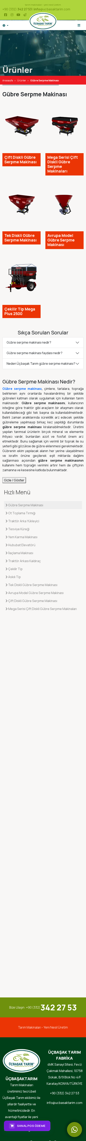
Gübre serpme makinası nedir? (29, 342)
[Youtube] (18, 15)
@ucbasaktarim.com (52, 9)
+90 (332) (17, 9)
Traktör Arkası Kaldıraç (24, 561)
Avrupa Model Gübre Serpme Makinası (36, 593)
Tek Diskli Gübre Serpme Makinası (32, 585)
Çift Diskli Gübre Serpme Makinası (32, 601)
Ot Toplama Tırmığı (21, 513)
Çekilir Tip (15, 569)
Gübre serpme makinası (22, 388)
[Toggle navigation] (79, 25)
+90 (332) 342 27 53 (64, 1093)
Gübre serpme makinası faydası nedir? (34, 353)
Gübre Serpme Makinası (25, 505)
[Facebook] (5, 15)
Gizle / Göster (14, 480)
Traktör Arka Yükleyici (23, 521)
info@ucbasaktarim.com (64, 1103)
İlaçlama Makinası (20, 553)
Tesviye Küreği (18, 529)
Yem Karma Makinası (22, 537)
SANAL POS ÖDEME (31, 1126)
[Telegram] (25, 15)
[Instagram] (12, 15)
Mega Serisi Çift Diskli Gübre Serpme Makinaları (42, 609)
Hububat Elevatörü (21, 545)
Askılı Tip (14, 577)
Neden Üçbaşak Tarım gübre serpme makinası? (41, 363)
